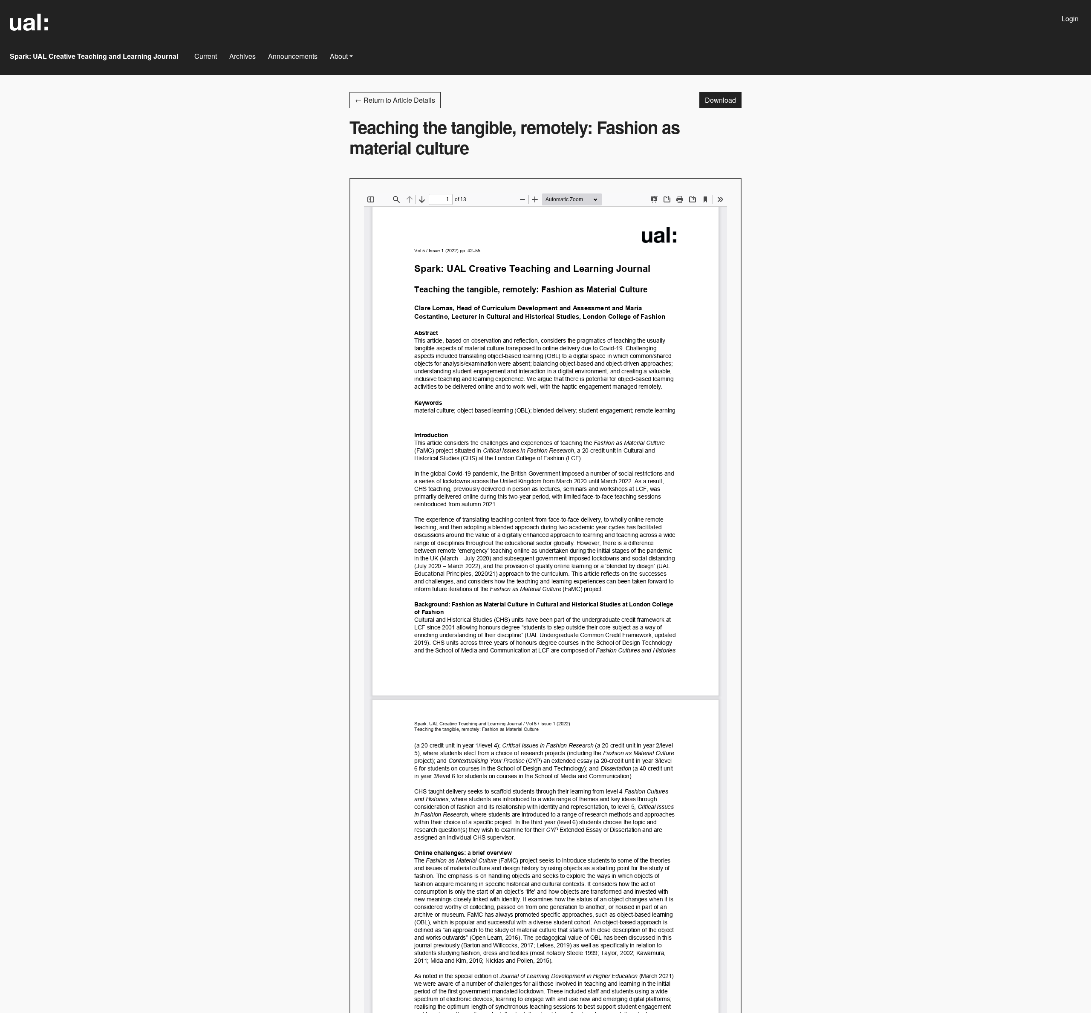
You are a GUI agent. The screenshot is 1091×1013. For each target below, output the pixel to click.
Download (723, 100)
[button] (341, 56)
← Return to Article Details (395, 100)
